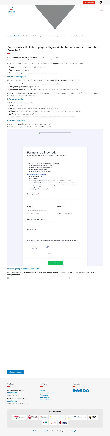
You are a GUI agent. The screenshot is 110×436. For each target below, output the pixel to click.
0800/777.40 (12, 393)
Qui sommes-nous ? (82, 10)
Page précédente (16, 372)
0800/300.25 (12, 401)
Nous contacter (45, 400)
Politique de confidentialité (41, 431)
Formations (95, 10)
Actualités (17, 36)
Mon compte (44, 397)
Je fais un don (89, 2)
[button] (97, 2)
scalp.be (74, 431)
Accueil (71, 10)
